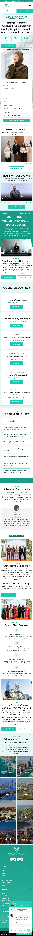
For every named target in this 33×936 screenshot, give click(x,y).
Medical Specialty (7, 105)
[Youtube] (28, 1)
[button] (30, 5)
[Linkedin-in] (24, 1)
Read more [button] (16, 527)
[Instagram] (22, 1)
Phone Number (7, 99)
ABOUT (4, 866)
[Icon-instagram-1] (11, 859)
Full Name (5, 85)
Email (4, 92)
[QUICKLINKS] (30, 889)
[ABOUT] (30, 866)
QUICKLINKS (6, 889)
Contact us (6, 912)
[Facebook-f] (26, 1)
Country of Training (8, 112)
